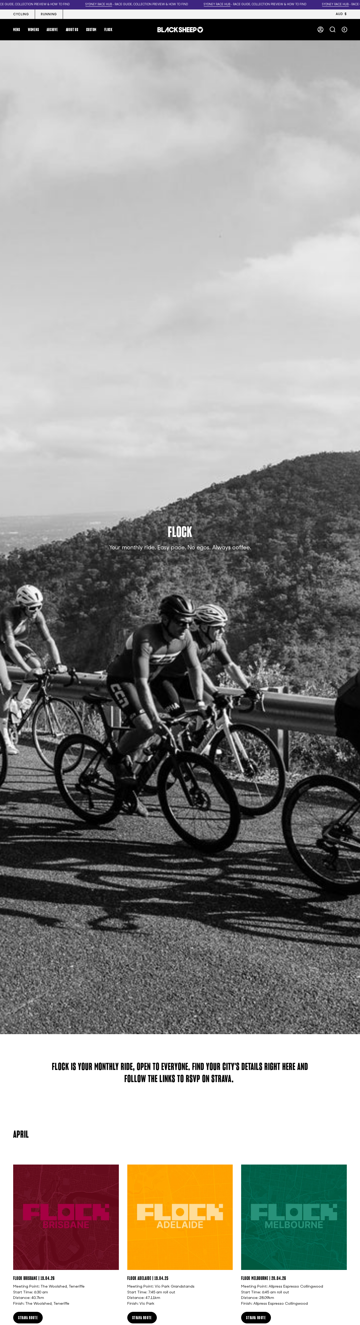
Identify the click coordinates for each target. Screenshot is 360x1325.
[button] (16, 29)
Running (49, 14)
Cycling (21, 14)
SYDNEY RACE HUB (98, 4)
